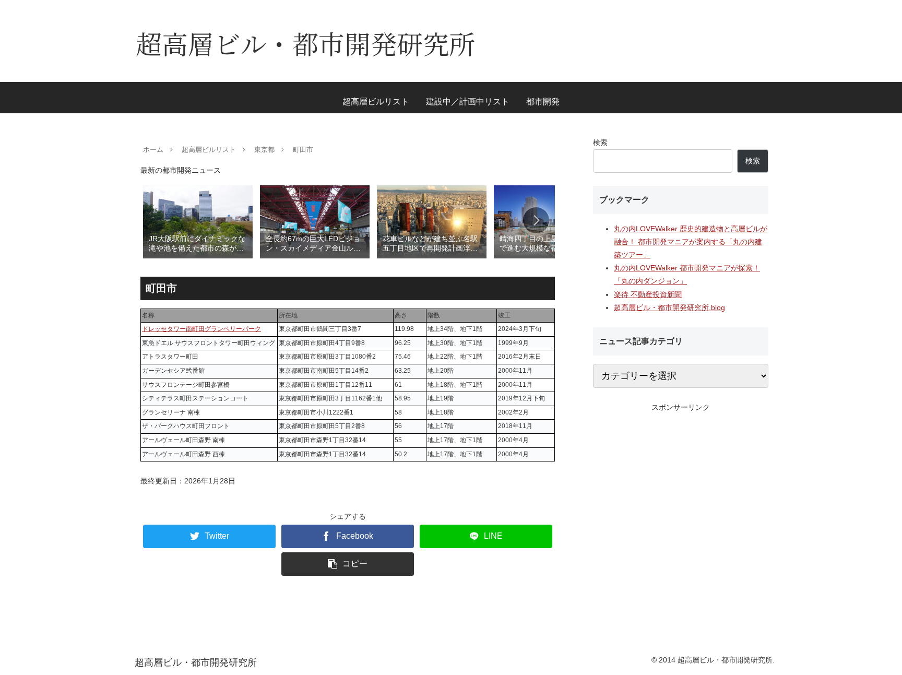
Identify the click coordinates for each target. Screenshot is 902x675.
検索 (600, 142)
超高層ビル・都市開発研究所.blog (669, 307)
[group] (197, 221)
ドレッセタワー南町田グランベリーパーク (201, 329)
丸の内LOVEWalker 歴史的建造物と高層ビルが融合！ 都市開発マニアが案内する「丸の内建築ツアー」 (690, 241)
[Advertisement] (680, 487)
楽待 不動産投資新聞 (648, 294)
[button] (536, 220)
